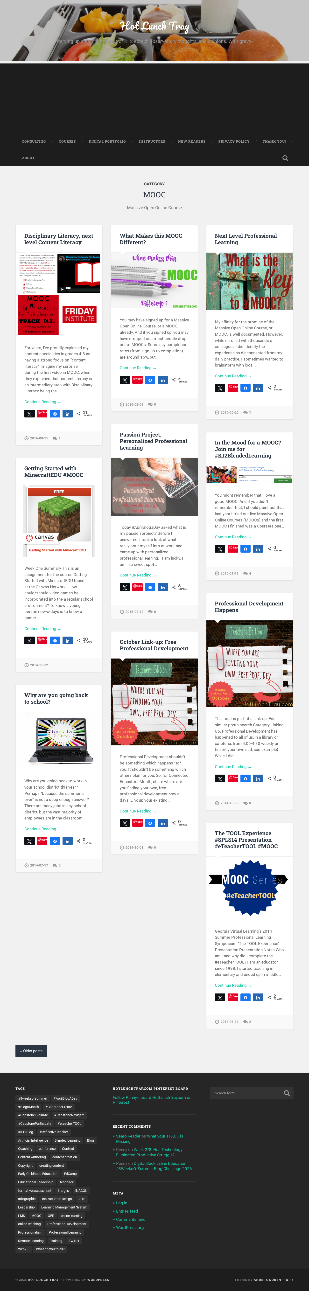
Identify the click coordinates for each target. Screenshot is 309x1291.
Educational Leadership (35, 1182)
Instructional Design (57, 1199)
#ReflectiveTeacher (54, 1132)
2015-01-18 (230, 573)
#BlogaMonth (28, 1107)
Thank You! (274, 141)
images (63, 1191)
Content (68, 1149)
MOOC (36, 1216)
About (28, 158)
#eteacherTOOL (70, 1123)
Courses (67, 141)
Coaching (25, 1149)
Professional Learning (65, 1232)
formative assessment (34, 1191)
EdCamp (70, 1174)
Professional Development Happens (249, 606)
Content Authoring (32, 1157)
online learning (72, 1216)
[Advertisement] (154, 97)
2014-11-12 (39, 665)
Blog (90, 1140)
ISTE (81, 1199)
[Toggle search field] (285, 158)
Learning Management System (64, 1207)
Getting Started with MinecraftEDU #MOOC (53, 471)
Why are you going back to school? (56, 698)
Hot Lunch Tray (154, 25)
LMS (21, 1216)
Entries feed (127, 1211)
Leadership (26, 1207)
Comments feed (131, 1219)
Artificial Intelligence (33, 1140)
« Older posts (31, 1051)
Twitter (74, 1241)
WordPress (98, 1280)
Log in (121, 1203)
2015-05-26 (230, 412)
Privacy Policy (234, 141)
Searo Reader (128, 1136)
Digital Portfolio (107, 141)
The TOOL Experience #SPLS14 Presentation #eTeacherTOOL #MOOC (246, 839)
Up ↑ (290, 1280)
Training (56, 1241)
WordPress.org (130, 1227)
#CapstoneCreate (58, 1107)
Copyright (25, 1165)
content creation (64, 1157)
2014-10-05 (230, 803)
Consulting (34, 141)
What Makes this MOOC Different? (151, 239)
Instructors (152, 141)
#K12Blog (25, 1132)
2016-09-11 (39, 438)
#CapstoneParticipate (34, 1123)
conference (47, 1149)
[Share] (55, 413)
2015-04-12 (134, 612)
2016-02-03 (134, 405)
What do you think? (50, 1249)
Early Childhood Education (37, 1174)
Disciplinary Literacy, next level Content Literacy (58, 239)
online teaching (29, 1224)
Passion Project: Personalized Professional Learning (153, 441)
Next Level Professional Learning (246, 239)
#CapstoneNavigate (69, 1115)
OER (51, 1216)
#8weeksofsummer (32, 1098)
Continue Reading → (42, 401)
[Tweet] (30, 413)
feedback (67, 1182)
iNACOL (81, 1191)
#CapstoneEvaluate (33, 1115)
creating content (51, 1165)
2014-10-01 (134, 848)
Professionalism (30, 1232)
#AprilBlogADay (65, 1098)
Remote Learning (31, 1241)
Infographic (26, 1199)
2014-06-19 (230, 1022)
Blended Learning (68, 1140)
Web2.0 (23, 1249)
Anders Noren (267, 1280)
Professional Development (66, 1224)
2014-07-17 (39, 865)
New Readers (191, 141)
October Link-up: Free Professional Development (154, 645)
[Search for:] (252, 1093)
